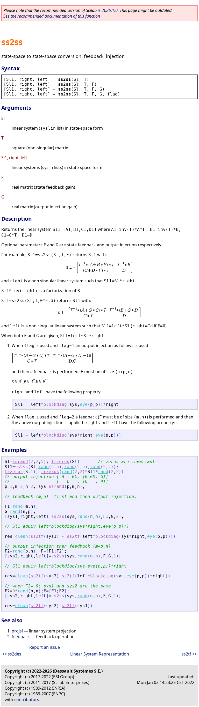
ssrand (20, 461)
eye (84, 404)
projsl (17, 631)
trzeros (60, 461)
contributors (26, 699)
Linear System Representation (99, 654)
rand (43, 466)
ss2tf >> (189, 654)
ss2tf (37, 536)
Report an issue (44, 647)
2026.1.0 (110, 10)
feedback (21, 636)
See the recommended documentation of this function (51, 16)
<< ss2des (11, 654)
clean (21, 536)
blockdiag (55, 404)
